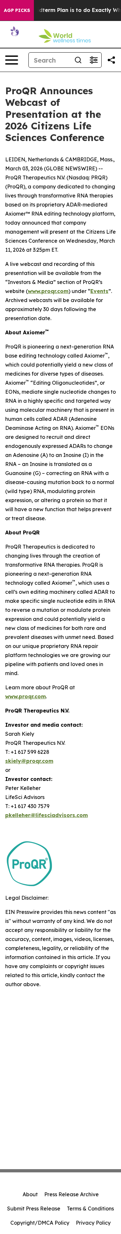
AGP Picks (17, 10)
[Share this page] (111, 60)
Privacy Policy (93, 1222)
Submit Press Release (33, 1208)
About (30, 1194)
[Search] (78, 60)
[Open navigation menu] (11, 60)
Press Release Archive (71, 1194)
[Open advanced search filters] (93, 60)
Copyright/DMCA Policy (39, 1222)
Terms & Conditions (90, 1208)
